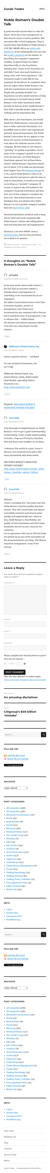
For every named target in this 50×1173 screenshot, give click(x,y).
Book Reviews (13, 821)
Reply (7, 336)
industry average (33, 170)
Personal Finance (14, 832)
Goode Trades (14, 9)
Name (7, 619)
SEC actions (11, 845)
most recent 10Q (21, 208)
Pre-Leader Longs (15, 835)
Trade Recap (12, 862)
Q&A (8, 842)
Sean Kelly (14, 418)
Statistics (10, 848)
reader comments (16, 55)
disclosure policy (11, 235)
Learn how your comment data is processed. (25, 680)
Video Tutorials (13, 886)
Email (7, 631)
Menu (42, 9)
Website (8, 643)
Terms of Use (10, 1154)
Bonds (9, 818)
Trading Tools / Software (18, 879)
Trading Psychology (15, 872)
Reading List (10, 1137)
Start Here (9, 1131)
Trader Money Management (19, 865)
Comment (9, 583)
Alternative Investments (18, 815)
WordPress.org (13, 919)
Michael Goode (13, 245)
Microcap (16, 247)
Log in (9, 909)
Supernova (11, 859)
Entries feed (12, 913)
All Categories (13, 808)
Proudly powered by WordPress (29, 1168)
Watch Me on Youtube (18, 759)
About (7, 1160)
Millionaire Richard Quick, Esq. (24, 346)
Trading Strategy (14, 876)
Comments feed (13, 916)
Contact (8, 1149)
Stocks (23, 247)
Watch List (11, 889)
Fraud (9, 825)
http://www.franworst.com (17, 387)
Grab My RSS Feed (16, 755)
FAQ (6, 1143)
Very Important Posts (16, 882)
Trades (9, 869)
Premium (10, 838)
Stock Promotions (15, 852)
